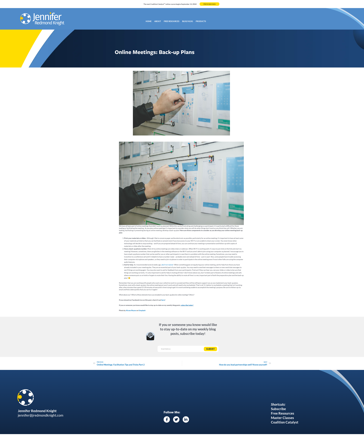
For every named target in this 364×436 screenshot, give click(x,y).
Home (148, 21)
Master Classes (282, 418)
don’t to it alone (167, 265)
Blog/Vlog (187, 21)
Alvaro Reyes (131, 310)
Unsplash (142, 310)
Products (201, 21)
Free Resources (171, 21)
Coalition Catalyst (284, 422)
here (163, 300)
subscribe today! (187, 305)
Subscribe (278, 409)
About (157, 21)
